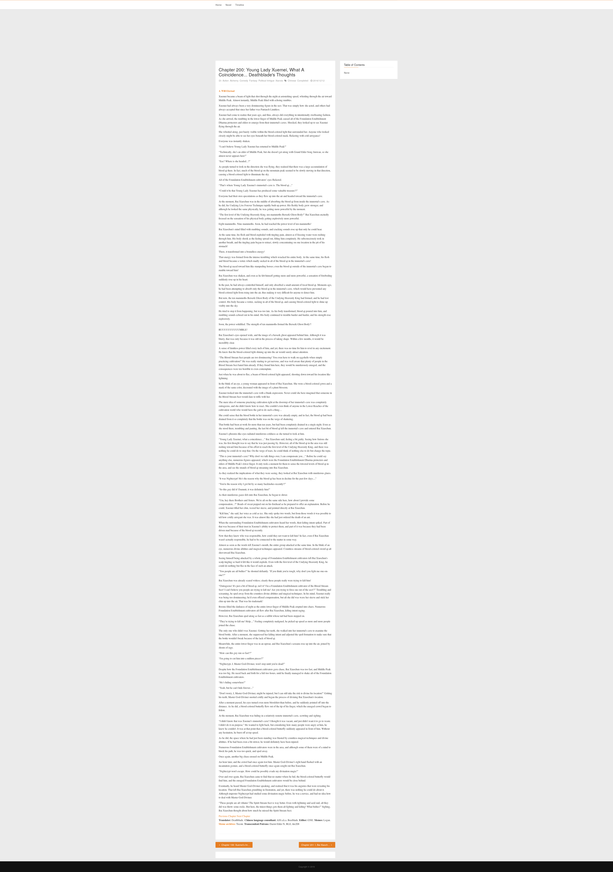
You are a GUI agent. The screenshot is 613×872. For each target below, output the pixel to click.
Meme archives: (227, 824)
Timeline (239, 4)
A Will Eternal (227, 91)
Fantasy (253, 80)
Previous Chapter (228, 816)
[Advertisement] (306, 35)
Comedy (244, 80)
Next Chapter (243, 816)
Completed (302, 80)
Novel (228, 4)
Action (226, 80)
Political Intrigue (266, 80)
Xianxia (279, 80)
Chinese (292, 80)
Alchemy (234, 80)
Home (219, 4)
